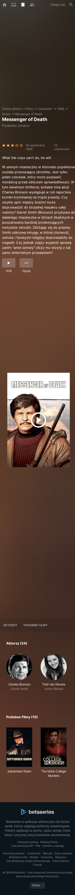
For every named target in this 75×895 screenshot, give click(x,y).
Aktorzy (10, 625)
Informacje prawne (14, 853)
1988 (60, 108)
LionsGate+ (45, 108)
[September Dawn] (19, 747)
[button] (19, 674)
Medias (34, 857)
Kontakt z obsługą (53, 845)
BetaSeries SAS (18, 857)
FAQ (37, 845)
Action (6, 114)
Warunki (47, 853)
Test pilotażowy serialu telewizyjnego (28, 860)
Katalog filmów (49, 842)
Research (60, 857)
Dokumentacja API (22, 845)
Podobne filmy (36, 625)
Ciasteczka (33, 853)
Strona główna (12, 108)
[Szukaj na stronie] (71, 4)
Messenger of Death (28, 114)
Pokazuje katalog (28, 842)
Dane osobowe (63, 853)
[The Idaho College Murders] (54, 747)
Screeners (47, 857)
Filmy (29, 108)
